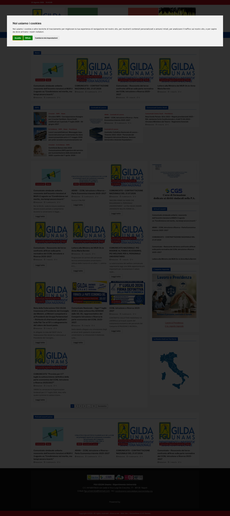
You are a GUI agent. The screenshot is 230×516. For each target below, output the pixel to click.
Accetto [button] (18, 38)
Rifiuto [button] (28, 38)
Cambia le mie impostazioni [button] (46, 38)
